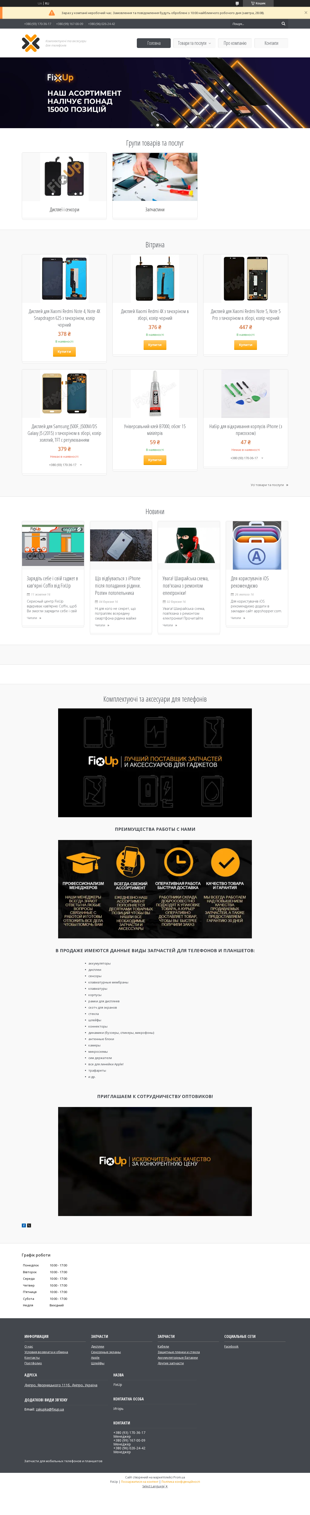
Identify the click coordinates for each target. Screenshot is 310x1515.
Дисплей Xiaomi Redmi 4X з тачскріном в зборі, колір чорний (155, 314)
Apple (95, 1357)
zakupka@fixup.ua (50, 1409)
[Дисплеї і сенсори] (64, 177)
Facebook (231, 1346)
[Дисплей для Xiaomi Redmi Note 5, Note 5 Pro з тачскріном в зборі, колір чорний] (245, 278)
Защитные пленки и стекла (179, 1352)
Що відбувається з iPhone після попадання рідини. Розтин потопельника (118, 585)
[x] (29, 1226)
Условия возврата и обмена (46, 1352)
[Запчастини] (155, 177)
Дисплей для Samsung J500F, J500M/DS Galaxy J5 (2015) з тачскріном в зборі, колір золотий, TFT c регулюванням (64, 433)
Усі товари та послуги (267, 485)
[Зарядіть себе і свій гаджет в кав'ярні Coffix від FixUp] (53, 545)
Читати (32, 618)
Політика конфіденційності (181, 1482)
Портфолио (33, 1363)
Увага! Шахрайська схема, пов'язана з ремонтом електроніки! (186, 585)
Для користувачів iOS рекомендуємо (250, 581)
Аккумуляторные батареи (178, 1357)
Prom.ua (179, 1477)
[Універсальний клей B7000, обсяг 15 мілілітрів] (155, 393)
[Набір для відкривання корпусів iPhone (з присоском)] (245, 393)
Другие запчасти (171, 1363)
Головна (154, 43)
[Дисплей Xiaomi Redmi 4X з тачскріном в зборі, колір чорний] (155, 278)
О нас (28, 1346)
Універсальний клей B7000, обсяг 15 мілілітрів (155, 429)
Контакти (271, 43)
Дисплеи (97, 1346)
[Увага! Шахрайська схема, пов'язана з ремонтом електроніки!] (189, 545)
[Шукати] (283, 24)
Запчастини (154, 209)
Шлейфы (97, 1363)
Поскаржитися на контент (139, 1482)
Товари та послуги (192, 43)
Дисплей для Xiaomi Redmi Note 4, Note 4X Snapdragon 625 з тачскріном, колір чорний (64, 318)
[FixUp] (31, 43)
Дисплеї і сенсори (64, 209)
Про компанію (235, 43)
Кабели (163, 1346)
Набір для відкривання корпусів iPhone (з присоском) (245, 429)
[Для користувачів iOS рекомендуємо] (257, 545)
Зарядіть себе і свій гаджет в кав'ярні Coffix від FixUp (52, 581)
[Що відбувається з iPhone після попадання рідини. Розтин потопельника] (121, 545)
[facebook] (24, 1226)
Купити (64, 351)
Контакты (32, 1357)
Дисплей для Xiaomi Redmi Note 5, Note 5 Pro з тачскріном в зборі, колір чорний (245, 314)
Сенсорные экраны (106, 1352)
